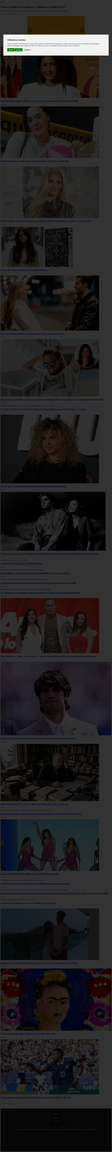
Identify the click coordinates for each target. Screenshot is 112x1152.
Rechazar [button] (18, 49)
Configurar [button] (27, 49)
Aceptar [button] (11, 49)
